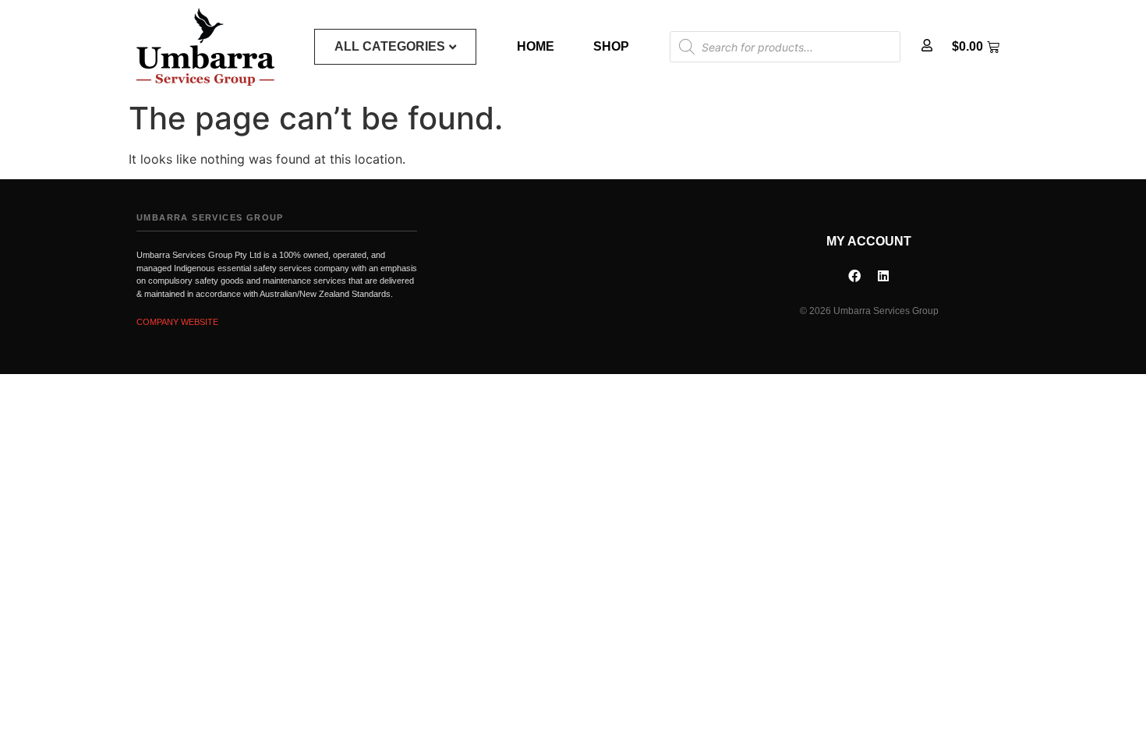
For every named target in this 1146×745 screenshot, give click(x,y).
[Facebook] (854, 275)
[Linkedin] (883, 275)
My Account (868, 241)
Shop (611, 46)
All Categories (389, 46)
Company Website (177, 322)
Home (535, 46)
